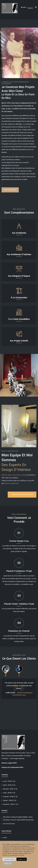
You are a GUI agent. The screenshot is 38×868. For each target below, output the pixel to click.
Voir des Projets (10, 190)
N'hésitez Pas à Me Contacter (22, 494)
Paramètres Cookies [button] (9, 859)
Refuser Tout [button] (7, 863)
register (30, 8)
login (24, 7)
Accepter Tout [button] (21, 859)
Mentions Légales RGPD (9, 763)
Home (5, 837)
